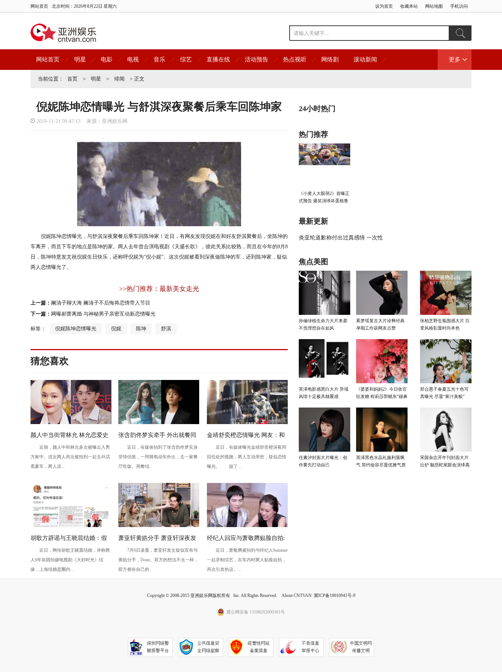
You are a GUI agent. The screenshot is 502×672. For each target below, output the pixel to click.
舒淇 (166, 328)
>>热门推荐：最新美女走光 (159, 288)
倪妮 (116, 328)
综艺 (186, 59)
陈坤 (141, 328)
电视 (133, 59)
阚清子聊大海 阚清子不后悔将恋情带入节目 (100, 303)
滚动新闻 (365, 59)
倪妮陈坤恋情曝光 (75, 328)
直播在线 (218, 59)
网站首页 (39, 6)
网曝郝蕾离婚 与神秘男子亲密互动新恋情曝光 (103, 314)
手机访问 (459, 6)
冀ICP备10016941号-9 (334, 595)
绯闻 (119, 79)
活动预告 (256, 59)
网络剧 (330, 59)
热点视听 (294, 59)
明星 (80, 59)
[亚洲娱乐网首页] (63, 33)
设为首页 (384, 6)
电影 (106, 59)
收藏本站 (409, 6)
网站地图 (434, 6)
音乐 (159, 59)
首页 (72, 79)
